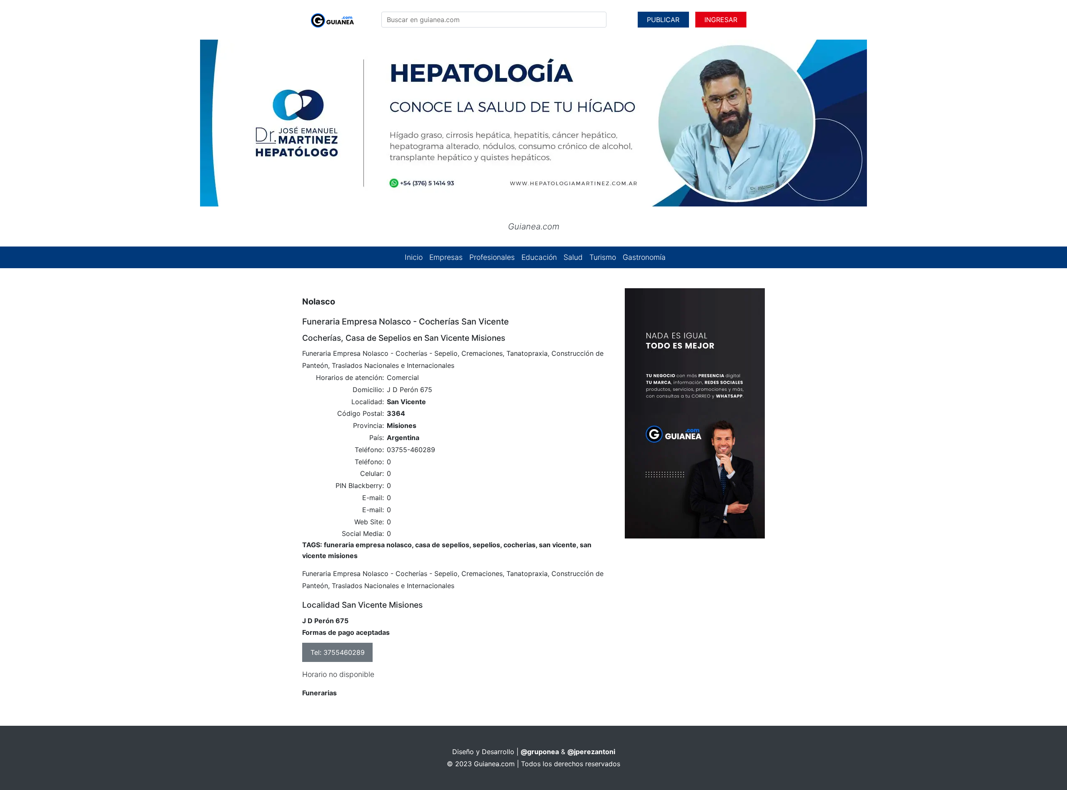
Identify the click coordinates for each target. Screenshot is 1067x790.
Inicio (414, 257)
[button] (96, 123)
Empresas (446, 257)
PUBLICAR (663, 19)
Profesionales (492, 257)
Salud (573, 257)
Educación (539, 257)
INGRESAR (720, 19)
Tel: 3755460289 (338, 652)
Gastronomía (644, 257)
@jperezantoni (591, 751)
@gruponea (540, 751)
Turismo (602, 257)
